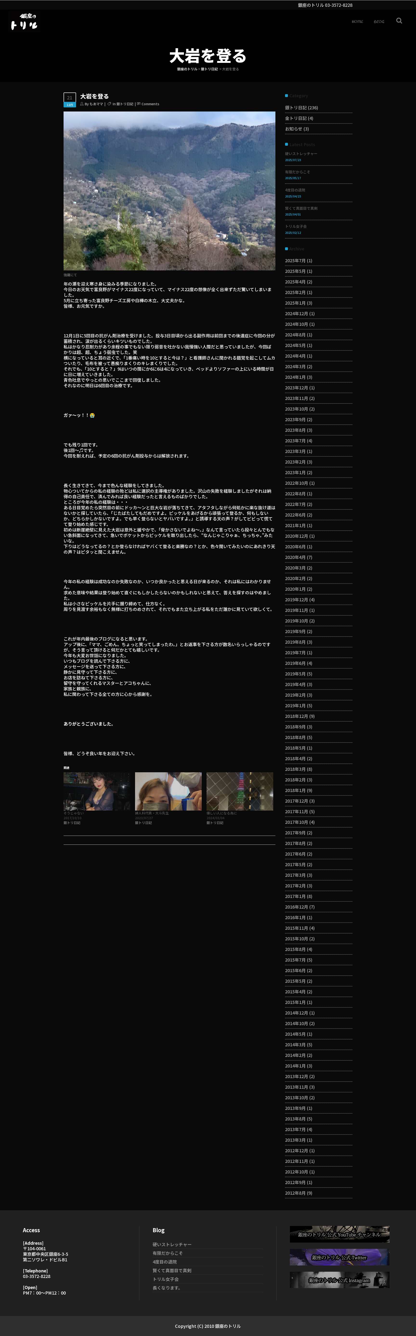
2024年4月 (295, 356)
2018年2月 (295, 779)
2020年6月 (295, 546)
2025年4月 (295, 281)
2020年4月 (295, 557)
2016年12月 (296, 907)
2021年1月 (295, 525)
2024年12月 (296, 313)
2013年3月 (295, 1140)
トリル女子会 (296, 226)
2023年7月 (295, 440)
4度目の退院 (295, 189)
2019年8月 (295, 642)
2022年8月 (295, 493)
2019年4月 (295, 684)
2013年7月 (295, 1129)
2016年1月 (295, 917)
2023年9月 (295, 419)
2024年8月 (295, 334)
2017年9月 (295, 832)
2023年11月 (296, 398)
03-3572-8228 (338, 5)
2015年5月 (295, 981)
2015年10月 (296, 938)
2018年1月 (295, 790)
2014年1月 (295, 1065)
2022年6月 (295, 514)
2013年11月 (296, 1087)
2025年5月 (295, 271)
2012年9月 (295, 1182)
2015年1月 (295, 1002)
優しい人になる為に (222, 813)
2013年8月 (295, 1118)
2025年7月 (295, 260)
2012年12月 (296, 1150)
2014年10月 (296, 1023)
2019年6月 (295, 663)
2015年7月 (295, 959)
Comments (150, 103)
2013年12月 (296, 1076)
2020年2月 (295, 578)
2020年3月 (295, 567)
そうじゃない (74, 813)
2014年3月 (295, 1044)
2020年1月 (295, 589)
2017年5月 (295, 864)
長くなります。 (167, 1287)
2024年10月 (296, 324)
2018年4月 (295, 758)
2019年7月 (295, 652)
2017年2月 (295, 885)
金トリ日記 (296, 118)
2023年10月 (296, 409)
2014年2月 (295, 1055)
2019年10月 (296, 620)
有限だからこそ (297, 171)
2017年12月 (296, 801)
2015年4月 (295, 991)
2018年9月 (295, 726)
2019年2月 (295, 695)
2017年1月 (295, 896)
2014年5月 (295, 1034)
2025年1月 (295, 303)
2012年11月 (296, 1161)
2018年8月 (295, 737)
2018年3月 (295, 769)
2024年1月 (295, 377)
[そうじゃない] (97, 791)
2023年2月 (295, 461)
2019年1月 (295, 705)
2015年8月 (295, 949)
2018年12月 (296, 716)
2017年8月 (295, 843)
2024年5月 (295, 345)
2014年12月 (296, 1012)
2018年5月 (295, 748)
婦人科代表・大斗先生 (152, 813)
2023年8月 (295, 430)
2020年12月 (296, 536)
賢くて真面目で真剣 (301, 208)
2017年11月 (296, 811)
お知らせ (293, 128)
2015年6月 (295, 970)
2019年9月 (295, 631)
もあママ (96, 103)
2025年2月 (295, 292)
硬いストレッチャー (301, 153)
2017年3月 (295, 875)
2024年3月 (295, 366)
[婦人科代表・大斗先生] (168, 791)
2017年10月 (296, 822)
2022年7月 (295, 504)
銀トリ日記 (209, 68)
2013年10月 (296, 1097)
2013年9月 (295, 1108)
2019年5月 (295, 673)
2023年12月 (296, 387)
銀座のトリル (187, 68)
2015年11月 (296, 928)
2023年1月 (295, 472)
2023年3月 (295, 451)
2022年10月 (296, 483)
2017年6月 (295, 854)
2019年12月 (296, 599)
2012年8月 (295, 1193)
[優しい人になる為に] (240, 791)
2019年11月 (296, 610)
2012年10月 (296, 1171)
